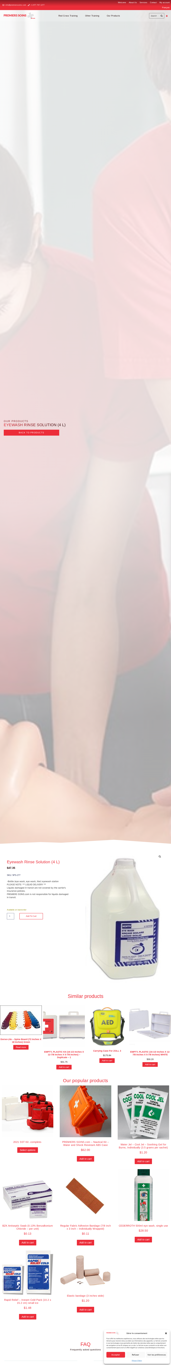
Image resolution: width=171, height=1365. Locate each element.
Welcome (122, 2)
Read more (21, 1047)
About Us (133, 2)
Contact (153, 2)
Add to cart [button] (64, 1067)
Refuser (135, 1355)
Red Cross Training (68, 16)
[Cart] (166, 15)
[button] (166, 1333)
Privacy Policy (137, 1360)
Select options (27, 1150)
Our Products (113, 16)
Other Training (92, 16)
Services (143, 2)
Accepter (115, 1355)
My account (164, 2)
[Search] (161, 15)
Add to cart (31, 916)
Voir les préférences (156, 1355)
